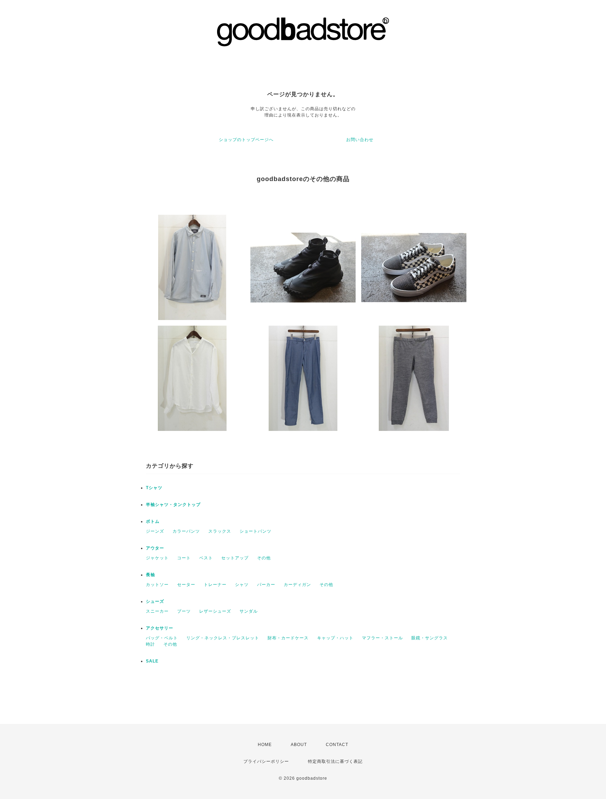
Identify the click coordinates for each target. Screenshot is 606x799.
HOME (265, 744)
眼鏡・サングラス (429, 637)
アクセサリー (159, 628)
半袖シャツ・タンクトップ (173, 504)
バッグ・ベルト (162, 637)
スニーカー (157, 611)
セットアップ (235, 557)
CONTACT (337, 744)
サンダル (249, 611)
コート (184, 557)
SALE (152, 661)
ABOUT (299, 744)
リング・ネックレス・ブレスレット (222, 637)
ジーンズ (155, 531)
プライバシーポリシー (266, 761)
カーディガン (297, 584)
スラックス (219, 531)
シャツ (242, 584)
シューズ (155, 601)
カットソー (157, 584)
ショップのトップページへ (246, 139)
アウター (155, 548)
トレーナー (215, 584)
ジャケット (157, 557)
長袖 (150, 574)
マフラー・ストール (382, 637)
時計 (150, 644)
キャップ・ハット (335, 637)
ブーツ (184, 611)
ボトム (153, 521)
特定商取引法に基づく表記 (335, 761)
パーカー (266, 584)
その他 (264, 557)
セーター (186, 584)
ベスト (206, 557)
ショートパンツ (255, 531)
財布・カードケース (288, 637)
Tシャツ (154, 487)
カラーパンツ (186, 531)
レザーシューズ (215, 611)
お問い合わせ (359, 139)
